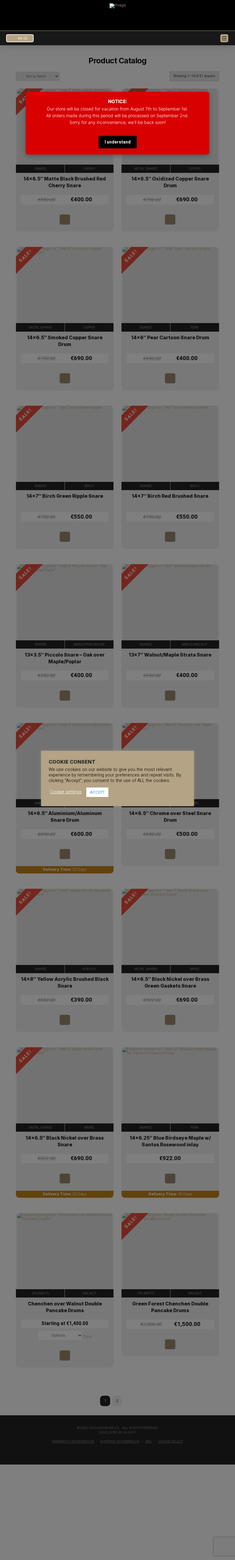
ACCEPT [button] (97, 792)
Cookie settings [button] (66, 792)
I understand (118, 142)
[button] (20, 38)
